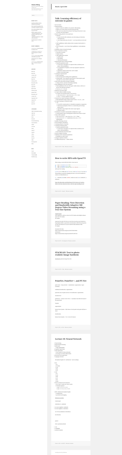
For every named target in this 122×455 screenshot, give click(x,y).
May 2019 (33, 79)
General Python (34, 122)
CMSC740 (33, 113)
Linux (33, 128)
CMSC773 (33, 115)
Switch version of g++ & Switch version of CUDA (37, 63)
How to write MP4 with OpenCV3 (70, 158)
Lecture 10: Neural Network (68, 339)
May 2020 (33, 73)
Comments (34, 154)
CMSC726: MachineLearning (37, 111)
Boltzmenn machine (59, 398)
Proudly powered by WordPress (61, 452)
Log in (33, 151)
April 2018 (33, 86)
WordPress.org (34, 156)
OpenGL (33, 132)
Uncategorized (34, 141)
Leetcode (33, 126)
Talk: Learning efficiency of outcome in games (68, 19)
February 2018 (34, 90)
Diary (33, 117)
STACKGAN (57, 259)
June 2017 (33, 103)
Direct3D (33, 118)
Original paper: (58, 213)
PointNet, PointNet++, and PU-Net (70, 281)
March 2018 (34, 88)
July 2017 (33, 101)
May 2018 (33, 84)
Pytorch (33, 138)
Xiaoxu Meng (36, 5)
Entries (34, 152)
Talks (32, 139)
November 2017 (34, 94)
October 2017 (34, 96)
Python (33, 136)
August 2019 (34, 77)
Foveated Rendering (35, 120)
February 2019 (34, 80)
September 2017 (34, 98)
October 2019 (34, 75)
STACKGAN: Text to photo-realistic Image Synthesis (67, 253)
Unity (33, 143)
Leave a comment (69, 146)
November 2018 (34, 82)
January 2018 (34, 92)
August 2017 (34, 100)
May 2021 (33, 71)
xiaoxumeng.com (35, 58)
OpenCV (33, 130)
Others (33, 134)
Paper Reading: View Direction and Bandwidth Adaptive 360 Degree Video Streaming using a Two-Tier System (70, 206)
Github (33, 124)
